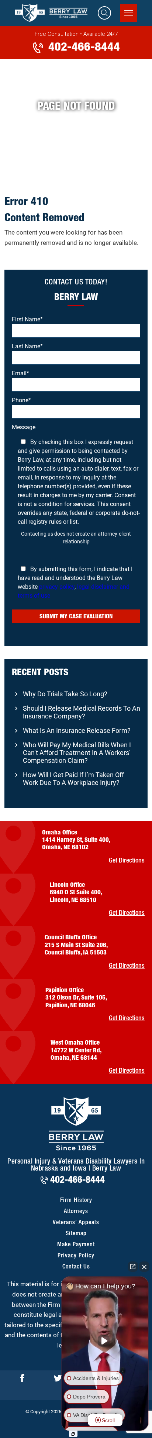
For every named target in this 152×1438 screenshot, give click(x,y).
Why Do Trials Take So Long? (65, 694)
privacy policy (57, 586)
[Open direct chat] (133, 1266)
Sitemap (76, 1233)
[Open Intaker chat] (73, 1434)
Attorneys (76, 1211)
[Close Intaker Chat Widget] (144, 1266)
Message (76, 511)
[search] (104, 13)
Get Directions (127, 861)
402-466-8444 (82, 46)
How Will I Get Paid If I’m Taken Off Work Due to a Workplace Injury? (73, 778)
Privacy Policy (76, 1255)
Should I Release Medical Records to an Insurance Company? (81, 712)
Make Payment (76, 1244)
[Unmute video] (105, 1340)
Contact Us (76, 1267)
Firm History (76, 1200)
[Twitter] (58, 1379)
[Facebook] (22, 1379)
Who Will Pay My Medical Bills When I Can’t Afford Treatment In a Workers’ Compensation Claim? (77, 752)
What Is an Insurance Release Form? (77, 730)
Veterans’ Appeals (76, 1222)
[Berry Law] (55, 12)
